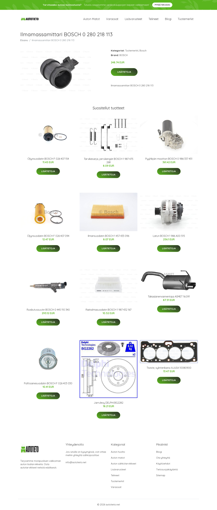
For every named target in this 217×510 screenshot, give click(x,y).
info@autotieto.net (76, 462)
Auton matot (91, 19)
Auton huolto (118, 451)
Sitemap (160, 475)
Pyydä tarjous (162, 5)
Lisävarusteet (133, 19)
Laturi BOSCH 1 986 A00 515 (169, 235)
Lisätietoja (124, 71)
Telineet (154, 19)
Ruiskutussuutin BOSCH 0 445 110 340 (48, 309)
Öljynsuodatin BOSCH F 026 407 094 (48, 235)
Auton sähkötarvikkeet (123, 463)
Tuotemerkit (185, 19)
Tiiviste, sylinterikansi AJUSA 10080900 (169, 367)
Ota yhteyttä (163, 457)
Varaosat (112, 19)
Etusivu (24, 40)
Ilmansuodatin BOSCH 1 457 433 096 (108, 235)
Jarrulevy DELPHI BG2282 (108, 402)
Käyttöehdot (163, 463)
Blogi (168, 19)
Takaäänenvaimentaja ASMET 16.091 (169, 296)
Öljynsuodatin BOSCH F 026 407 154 (48, 158)
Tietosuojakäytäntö (167, 469)
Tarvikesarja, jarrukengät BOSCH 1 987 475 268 (108, 160)
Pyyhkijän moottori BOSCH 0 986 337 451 (168, 158)
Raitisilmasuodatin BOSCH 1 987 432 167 (108, 309)
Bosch (142, 50)
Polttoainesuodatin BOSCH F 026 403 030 (48, 383)
